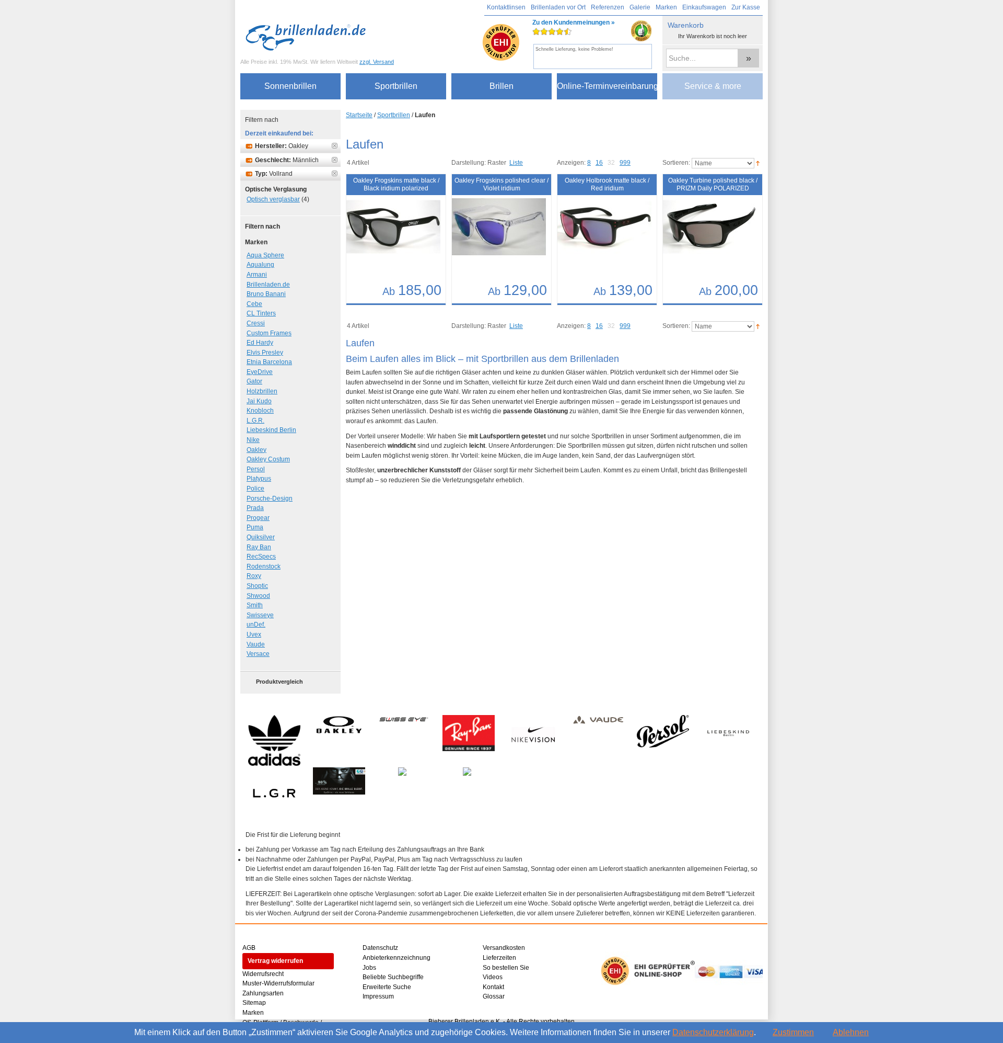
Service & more (712, 86)
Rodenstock (264, 566)
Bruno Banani (266, 294)
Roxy (254, 576)
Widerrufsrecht (263, 974)
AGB (248, 947)
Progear (258, 518)
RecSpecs (261, 556)
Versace (258, 653)
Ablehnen (851, 1032)
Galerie (639, 7)
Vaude (256, 644)
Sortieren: (676, 163)
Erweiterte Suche (387, 987)
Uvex (254, 634)
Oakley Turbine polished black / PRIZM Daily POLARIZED (712, 184)
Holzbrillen (262, 391)
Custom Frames (269, 333)
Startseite (359, 115)
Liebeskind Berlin (271, 430)
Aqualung (260, 264)
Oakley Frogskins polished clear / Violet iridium (501, 184)
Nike (253, 440)
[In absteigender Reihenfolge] (758, 163)
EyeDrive (260, 372)
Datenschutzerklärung (713, 1032)
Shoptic (257, 585)
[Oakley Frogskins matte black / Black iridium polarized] (385, 232)
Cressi (256, 323)
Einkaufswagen (704, 7)
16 (599, 162)
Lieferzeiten (499, 957)
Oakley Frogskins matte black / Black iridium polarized (396, 184)
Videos (493, 977)
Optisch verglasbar (273, 199)
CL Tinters (261, 313)
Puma (255, 527)
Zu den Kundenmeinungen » (573, 35)
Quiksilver (261, 537)
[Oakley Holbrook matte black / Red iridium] (596, 232)
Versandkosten (504, 947)
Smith (255, 605)
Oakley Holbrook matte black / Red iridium (607, 184)
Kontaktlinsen (506, 7)
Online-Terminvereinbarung (607, 86)
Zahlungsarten (263, 993)
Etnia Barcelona (269, 362)
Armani (257, 274)
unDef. (256, 624)
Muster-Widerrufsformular (278, 983)
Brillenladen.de (268, 284)
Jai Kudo (259, 401)
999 (625, 162)
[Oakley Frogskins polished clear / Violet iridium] (491, 232)
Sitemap (254, 1002)
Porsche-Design (270, 498)
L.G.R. (255, 420)
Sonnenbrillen (290, 86)
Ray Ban (259, 547)
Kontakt (493, 987)
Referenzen (607, 7)
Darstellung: (468, 162)
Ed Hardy (260, 342)
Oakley (256, 450)
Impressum (378, 996)
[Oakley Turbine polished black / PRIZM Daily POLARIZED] (702, 232)
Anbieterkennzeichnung (396, 957)
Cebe (254, 304)
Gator (254, 381)
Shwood (258, 595)
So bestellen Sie (506, 967)
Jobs (369, 967)
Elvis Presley (265, 352)
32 (611, 162)
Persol (256, 469)
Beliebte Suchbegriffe (393, 977)
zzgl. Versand (376, 62)
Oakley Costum (268, 459)
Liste (516, 162)
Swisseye (260, 615)
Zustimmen (793, 1032)
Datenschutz (380, 947)
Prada (255, 508)
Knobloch (260, 410)
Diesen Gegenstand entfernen (334, 146)
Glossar (494, 996)
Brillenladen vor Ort (558, 7)
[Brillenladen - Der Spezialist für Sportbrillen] (308, 37)
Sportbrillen (396, 86)
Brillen (501, 86)
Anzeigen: (571, 162)
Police (255, 488)
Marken (666, 7)
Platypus (259, 478)
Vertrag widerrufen (275, 961)
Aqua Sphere (265, 255)
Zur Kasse (745, 7)
